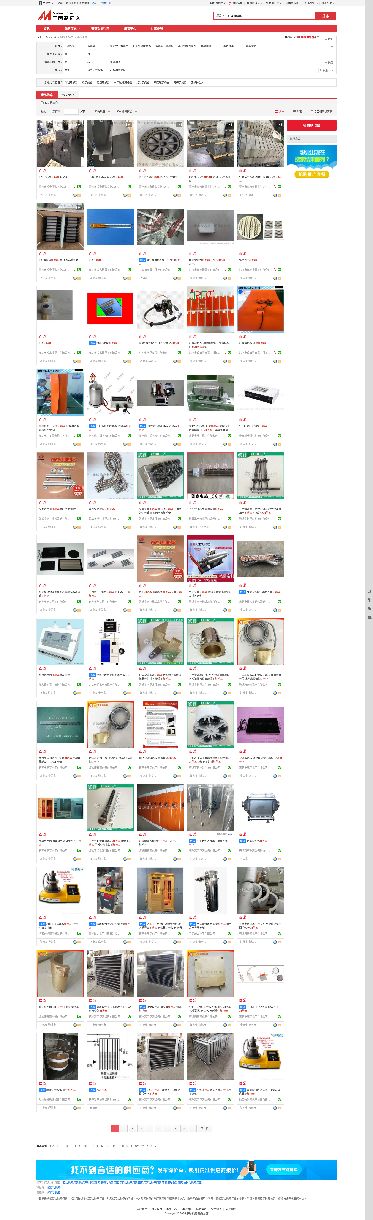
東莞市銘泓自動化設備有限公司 (255, 602)
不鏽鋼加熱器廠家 (172, 1182)
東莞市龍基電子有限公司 (203, 436)
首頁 (47, 28)
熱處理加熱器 (161, 82)
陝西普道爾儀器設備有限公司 (55, 933)
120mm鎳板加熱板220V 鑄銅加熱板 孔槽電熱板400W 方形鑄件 (210, 1009)
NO (108, 1146)
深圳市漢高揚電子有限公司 (104, 270)
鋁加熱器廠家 (71, 1182)
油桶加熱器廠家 (192, 1182)
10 (192, 1128)
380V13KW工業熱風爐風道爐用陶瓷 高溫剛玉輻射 (210, 760)
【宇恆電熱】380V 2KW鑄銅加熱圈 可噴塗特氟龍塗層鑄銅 (209, 677)
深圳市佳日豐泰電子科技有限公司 (205, 353)
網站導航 (327, 3)
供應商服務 (272, 3)
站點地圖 (186, 1209)
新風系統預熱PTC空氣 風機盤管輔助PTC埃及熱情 (60, 760)
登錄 (94, 3)
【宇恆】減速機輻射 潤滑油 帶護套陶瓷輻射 (110, 843)
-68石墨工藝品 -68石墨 (106, 177)
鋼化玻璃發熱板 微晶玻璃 (157, 758)
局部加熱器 (142, 82)
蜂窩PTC (248, 260)
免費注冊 (106, 3)
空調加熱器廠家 (128, 1182)
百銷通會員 (51, 103)
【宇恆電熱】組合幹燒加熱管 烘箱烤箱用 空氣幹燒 (260, 511)
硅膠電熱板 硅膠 (252, 343)
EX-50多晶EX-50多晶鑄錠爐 (59, 260)
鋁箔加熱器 (53, 1187)
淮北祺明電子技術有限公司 (54, 685)
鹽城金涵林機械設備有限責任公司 (55, 519)
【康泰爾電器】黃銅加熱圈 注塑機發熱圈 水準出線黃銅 (260, 677)
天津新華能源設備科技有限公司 (255, 850)
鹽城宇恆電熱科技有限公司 (154, 519)
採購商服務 (292, 3)
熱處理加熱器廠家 (89, 1182)
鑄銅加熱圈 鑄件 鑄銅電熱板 (59, 1007)
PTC (95, 260)
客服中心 (310, 3)
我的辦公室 (253, 3)
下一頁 (205, 1128)
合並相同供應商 (323, 111)
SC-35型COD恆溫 (253, 426)
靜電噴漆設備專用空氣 (263, 592)
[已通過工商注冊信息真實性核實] (79, 186)
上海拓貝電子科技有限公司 (154, 270)
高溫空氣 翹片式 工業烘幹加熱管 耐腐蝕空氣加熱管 (160, 511)
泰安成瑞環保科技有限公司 (254, 436)
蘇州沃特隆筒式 (102, 509)
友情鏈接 (231, 1209)
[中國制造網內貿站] (59, 15)
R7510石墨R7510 (53, 177)
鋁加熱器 (87, 82)
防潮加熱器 (103, 82)
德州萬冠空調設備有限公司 (204, 850)
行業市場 (157, 28)
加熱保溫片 (197, 82)
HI (85, 1146)
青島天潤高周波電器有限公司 (105, 685)
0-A (52, 1146)
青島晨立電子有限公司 (202, 933)
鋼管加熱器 (71, 82)
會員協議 (216, 1209)
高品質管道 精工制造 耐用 (57, 509)
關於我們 (142, 1209)
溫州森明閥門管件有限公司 (104, 436)
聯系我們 (157, 1209)
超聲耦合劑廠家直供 (54, 675)
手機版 (47, 3)
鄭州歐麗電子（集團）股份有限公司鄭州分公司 (105, 933)
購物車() (237, 3)
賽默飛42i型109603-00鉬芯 (159, 343)
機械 (142, 260)
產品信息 (47, 95)
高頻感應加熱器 (123, 82)
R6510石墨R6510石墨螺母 (158, 177)
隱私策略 (201, 1209)
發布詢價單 (311, 125)
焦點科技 (191, 1213)
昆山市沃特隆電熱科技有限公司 (105, 519)
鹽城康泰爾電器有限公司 (253, 685)
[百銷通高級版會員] (74, 186)
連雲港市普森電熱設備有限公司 (205, 519)
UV (137, 1146)
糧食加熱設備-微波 (61, 1090)
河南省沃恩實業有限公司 (153, 353)
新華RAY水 (257, 841)
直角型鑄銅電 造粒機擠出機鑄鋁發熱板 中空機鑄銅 (160, 677)
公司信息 (68, 95)
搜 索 (325, 16)
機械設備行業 (100, 28)
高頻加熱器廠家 (110, 1182)
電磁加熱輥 (180, 82)
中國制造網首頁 (217, 3)
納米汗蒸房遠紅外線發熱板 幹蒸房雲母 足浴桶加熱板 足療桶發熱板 (160, 928)
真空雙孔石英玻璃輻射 (206, 509)
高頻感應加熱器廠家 (149, 1182)
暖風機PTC (106, 343)
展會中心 (130, 28)
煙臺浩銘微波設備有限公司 (54, 1099)
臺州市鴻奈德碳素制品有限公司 (55, 187)
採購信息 (71, 28)
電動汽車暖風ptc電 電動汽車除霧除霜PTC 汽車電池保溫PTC (209, 430)
